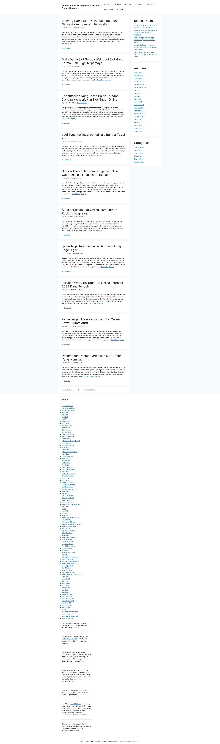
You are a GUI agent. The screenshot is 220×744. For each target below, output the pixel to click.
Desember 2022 (139, 111)
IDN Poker (69, 672)
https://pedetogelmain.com (71, 504)
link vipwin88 (66, 603)
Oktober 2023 (139, 84)
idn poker (65, 513)
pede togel (65, 471)
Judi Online (119, 9)
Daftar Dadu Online (68, 474)
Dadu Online (66, 463)
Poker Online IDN (68, 476)
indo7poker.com (67, 487)
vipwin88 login (67, 548)
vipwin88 (65, 511)
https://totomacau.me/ (69, 563)
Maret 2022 (138, 125)
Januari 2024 (138, 76)
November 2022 (139, 113)
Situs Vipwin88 (67, 605)
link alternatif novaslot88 (70, 561)
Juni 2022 (137, 119)
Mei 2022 (137, 122)
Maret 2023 (138, 102)
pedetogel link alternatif (70, 612)
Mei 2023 (137, 96)
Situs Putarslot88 (68, 598)
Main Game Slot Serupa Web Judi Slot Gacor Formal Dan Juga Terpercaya (93, 61)
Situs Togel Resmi (68, 502)
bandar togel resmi (68, 572)
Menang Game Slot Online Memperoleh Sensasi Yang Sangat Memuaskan (89, 22)
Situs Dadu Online (75, 657)
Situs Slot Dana (67, 533)
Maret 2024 (138, 73)
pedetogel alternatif (68, 469)
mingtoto (65, 590)
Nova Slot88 (66, 443)
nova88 (64, 493)
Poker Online (150, 4)
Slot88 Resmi (66, 430)
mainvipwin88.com (68, 552)
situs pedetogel (67, 614)
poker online (66, 421)
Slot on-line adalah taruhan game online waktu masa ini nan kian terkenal (90, 173)
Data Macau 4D (67, 467)
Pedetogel (65, 623)
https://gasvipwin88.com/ (70, 557)
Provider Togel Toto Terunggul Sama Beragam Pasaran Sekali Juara (144, 40)
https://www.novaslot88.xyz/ (72, 574)
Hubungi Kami (117, 4)
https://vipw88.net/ (68, 522)
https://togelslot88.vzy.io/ (70, 517)
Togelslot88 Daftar (68, 485)
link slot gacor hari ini (69, 489)
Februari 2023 (139, 105)
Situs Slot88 (66, 528)
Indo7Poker (66, 419)
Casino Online (108, 9)
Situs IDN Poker (67, 496)
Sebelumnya (67, 390)
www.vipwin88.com (68, 408)
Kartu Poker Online (68, 482)
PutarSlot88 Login (68, 434)
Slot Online (128, 4)
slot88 (64, 509)
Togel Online (139, 4)
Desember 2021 (139, 128)
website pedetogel (68, 410)
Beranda (106, 4)
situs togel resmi (67, 566)
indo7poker (66, 423)
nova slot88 (66, 491)
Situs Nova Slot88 (68, 445)
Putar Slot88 (66, 439)
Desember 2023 (139, 78)
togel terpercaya (67, 618)
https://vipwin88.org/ (69, 526)
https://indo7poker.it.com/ (71, 441)
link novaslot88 (67, 596)
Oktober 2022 (139, 116)
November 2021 (139, 131)
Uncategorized (139, 162)
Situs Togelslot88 (68, 498)
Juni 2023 (137, 93)
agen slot (65, 581)
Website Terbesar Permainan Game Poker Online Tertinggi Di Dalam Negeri (145, 47)
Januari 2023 (138, 108)
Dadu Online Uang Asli (69, 639)
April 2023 (137, 99)
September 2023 (140, 87)
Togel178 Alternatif (68, 546)
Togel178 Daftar (67, 541)
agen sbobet (66, 607)
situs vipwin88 (67, 539)
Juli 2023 (137, 90)
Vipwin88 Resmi (67, 406)
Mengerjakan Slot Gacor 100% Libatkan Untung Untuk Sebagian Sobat (145, 54)
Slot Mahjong (66, 432)
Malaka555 (65, 535)
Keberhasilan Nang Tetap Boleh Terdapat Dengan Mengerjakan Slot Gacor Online (91, 97)
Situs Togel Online (68, 559)
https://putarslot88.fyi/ (69, 452)
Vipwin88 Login (67, 594)
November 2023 (139, 81)
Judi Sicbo (65, 465)
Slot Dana (65, 592)
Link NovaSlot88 (67, 456)
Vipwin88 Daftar (67, 544)
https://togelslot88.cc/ (69, 537)
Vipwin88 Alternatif (68, 531)
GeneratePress (134, 741)
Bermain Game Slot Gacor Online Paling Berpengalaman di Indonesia (145, 33)
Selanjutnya (90, 390)
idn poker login (67, 425)
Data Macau (66, 500)
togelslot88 (66, 583)
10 (83, 390)
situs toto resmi (67, 570)
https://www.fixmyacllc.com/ (71, 524)
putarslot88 (66, 579)
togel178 (65, 412)
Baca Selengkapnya (104, 80)
